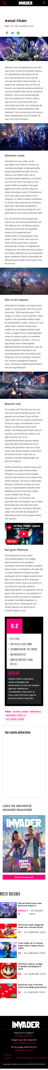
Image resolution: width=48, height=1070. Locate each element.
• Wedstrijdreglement (27, 1056)
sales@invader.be (24, 1050)
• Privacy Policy (7, 1056)
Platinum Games (15, 719)
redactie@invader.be (24, 1043)
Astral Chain (20, 711)
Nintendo (35, 711)
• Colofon (43, 1056)
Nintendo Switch (16, 715)
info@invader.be (24, 1036)
